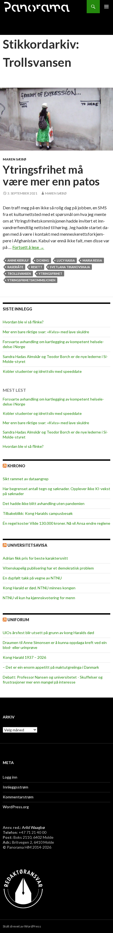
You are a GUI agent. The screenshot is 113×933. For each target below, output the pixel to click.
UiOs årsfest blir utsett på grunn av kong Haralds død (48, 632)
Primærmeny (106, 6)
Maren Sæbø (14, 159)
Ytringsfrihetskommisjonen (31, 280)
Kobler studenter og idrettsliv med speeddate (42, 371)
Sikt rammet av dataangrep (26, 478)
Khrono (16, 465)
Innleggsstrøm (15, 787)
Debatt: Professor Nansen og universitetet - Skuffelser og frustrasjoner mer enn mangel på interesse (53, 679)
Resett (36, 267)
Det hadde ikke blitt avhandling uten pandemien (43, 503)
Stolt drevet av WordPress (22, 926)
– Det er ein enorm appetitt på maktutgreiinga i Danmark (51, 667)
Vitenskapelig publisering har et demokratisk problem (48, 568)
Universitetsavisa (27, 545)
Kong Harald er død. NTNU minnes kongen (39, 587)
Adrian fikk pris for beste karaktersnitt (35, 558)
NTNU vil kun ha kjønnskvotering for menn (39, 597)
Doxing (42, 260)
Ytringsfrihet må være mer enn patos (51, 175)
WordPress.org (16, 806)
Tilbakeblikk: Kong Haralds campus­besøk (38, 513)
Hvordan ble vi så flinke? (23, 322)
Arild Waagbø (33, 827)
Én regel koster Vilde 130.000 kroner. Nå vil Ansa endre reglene (56, 523)
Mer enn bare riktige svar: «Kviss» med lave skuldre (46, 331)
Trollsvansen (19, 273)
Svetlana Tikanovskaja (70, 267)
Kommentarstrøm (18, 797)
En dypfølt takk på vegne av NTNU (32, 578)
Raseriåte (15, 267)
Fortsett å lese (28, 247)
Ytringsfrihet (50, 273)
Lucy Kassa (66, 260)
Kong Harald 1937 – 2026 (24, 657)
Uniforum (18, 619)
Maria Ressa (92, 260)
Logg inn (10, 777)
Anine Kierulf (18, 260)
